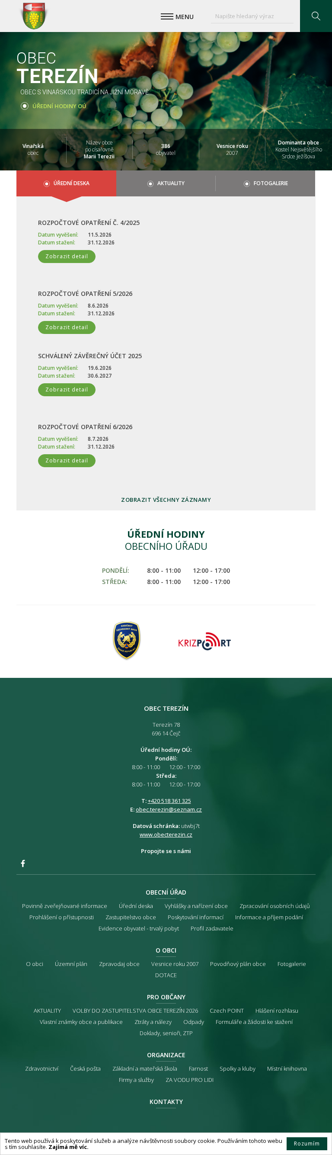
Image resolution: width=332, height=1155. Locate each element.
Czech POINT (227, 1010)
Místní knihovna (287, 1068)
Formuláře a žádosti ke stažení (254, 1022)
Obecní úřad (166, 892)
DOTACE (166, 975)
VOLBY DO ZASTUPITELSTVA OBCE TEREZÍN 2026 (135, 1010)
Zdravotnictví (41, 1068)
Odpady (193, 1022)
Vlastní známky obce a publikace (81, 1022)
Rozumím (307, 1143)
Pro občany (166, 997)
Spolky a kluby (237, 1068)
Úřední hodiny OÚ (59, 106)
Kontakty (166, 1101)
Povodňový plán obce (238, 964)
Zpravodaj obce (119, 964)
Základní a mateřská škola (144, 1068)
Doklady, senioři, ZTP (166, 1033)
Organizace (166, 1055)
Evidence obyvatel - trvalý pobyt (139, 928)
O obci (166, 950)
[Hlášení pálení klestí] (127, 641)
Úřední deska (71, 183)
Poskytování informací (195, 917)
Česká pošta (85, 1068)
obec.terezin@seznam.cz (169, 809)
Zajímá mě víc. (68, 1147)
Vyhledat (316, 16)
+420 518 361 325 (169, 801)
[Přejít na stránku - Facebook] (22, 863)
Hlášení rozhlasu (276, 1010)
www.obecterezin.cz (166, 834)
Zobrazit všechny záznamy (166, 500)
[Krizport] (205, 641)
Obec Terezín (33, 16)
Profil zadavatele (212, 928)
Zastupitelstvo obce (130, 917)
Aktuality (171, 183)
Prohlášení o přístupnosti (61, 917)
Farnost (198, 1068)
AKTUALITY (47, 1010)
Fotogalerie (271, 183)
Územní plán (71, 964)
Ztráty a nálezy (153, 1022)
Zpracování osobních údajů (274, 906)
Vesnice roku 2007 (174, 964)
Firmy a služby (136, 1080)
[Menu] (167, 16)
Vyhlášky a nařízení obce (196, 906)
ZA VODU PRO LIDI (190, 1080)
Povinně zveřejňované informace (64, 906)
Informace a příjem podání (269, 917)
